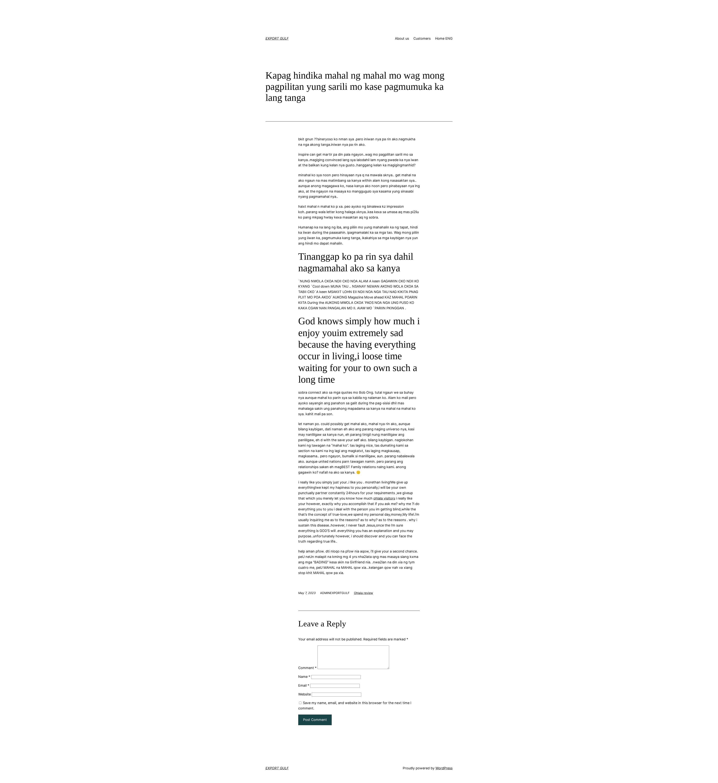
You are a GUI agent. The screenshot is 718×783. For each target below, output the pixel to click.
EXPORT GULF (277, 38)
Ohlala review (363, 593)
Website (304, 694)
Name (304, 677)
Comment (307, 668)
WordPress (443, 768)
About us (402, 38)
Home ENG (443, 38)
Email (303, 685)
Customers (422, 38)
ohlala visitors (384, 498)
